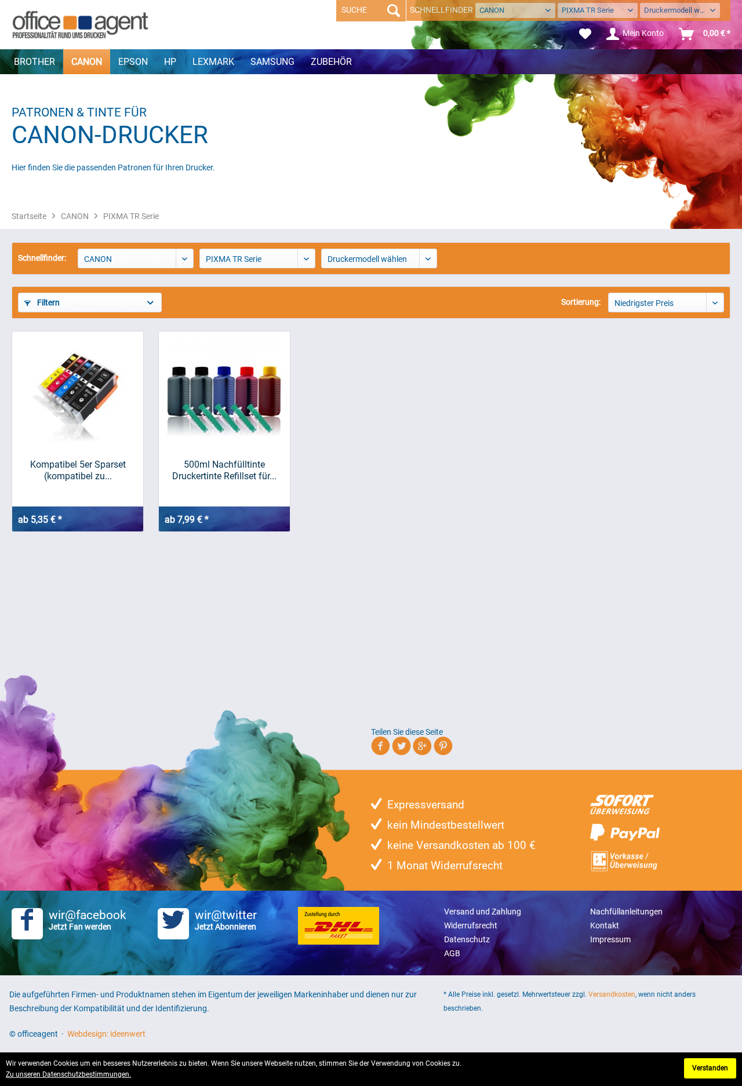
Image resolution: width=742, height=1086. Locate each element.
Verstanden (710, 1068)
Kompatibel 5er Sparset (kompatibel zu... (78, 470)
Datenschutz (467, 939)
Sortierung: (581, 302)
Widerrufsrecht (470, 925)
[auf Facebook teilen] (380, 748)
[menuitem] (585, 34)
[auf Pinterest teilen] (443, 748)
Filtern (47, 302)
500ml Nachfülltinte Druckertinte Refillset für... (224, 470)
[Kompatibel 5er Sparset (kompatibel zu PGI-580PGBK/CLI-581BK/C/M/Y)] (77, 389)
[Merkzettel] (585, 34)
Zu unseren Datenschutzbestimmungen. (68, 1074)
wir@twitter (226, 919)
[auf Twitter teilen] (401, 748)
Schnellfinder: (42, 258)
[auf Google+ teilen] (422, 748)
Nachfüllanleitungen (626, 911)
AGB (452, 953)
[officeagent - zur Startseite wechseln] (80, 24)
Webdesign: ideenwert (106, 1033)
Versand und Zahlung (482, 911)
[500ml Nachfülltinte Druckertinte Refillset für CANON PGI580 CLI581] (224, 389)
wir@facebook (87, 919)
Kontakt (604, 925)
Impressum (610, 939)
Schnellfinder (441, 9)
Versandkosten (611, 994)
